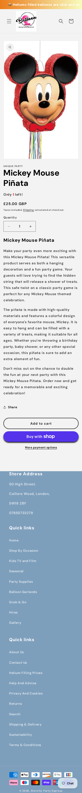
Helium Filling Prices (26, 673)
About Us (16, 652)
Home (13, 540)
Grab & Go (17, 602)
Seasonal (16, 571)
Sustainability (20, 735)
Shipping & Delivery (25, 724)
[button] (9, 21)
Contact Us (18, 662)
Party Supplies (21, 582)
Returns (15, 704)
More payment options (41, 447)
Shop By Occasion (23, 551)
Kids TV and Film (22, 561)
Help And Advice (22, 683)
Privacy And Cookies (26, 693)
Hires (13, 612)
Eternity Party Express (47, 790)
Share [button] (12, 407)
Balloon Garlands (23, 592)
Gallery (15, 623)
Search (14, 714)
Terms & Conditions (25, 745)
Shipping (28, 209)
